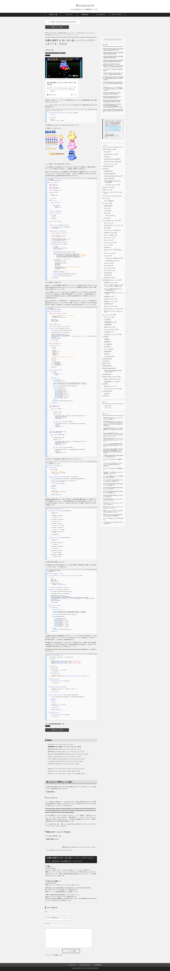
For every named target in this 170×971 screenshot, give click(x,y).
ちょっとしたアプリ (108, 314)
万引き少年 (107, 275)
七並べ (106, 213)
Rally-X (107, 247)
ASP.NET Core (106, 166)
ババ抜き (107, 210)
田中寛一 (114, 481)
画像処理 (107, 351)
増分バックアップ (109, 327)
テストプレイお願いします (109, 518)
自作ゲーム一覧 (53, 14)
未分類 (105, 395)
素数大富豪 (107, 205)
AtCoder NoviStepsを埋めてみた (113, 176)
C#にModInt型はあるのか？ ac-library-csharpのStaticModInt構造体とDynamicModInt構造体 (112, 105)
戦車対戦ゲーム (108, 296)
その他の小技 (108, 356)
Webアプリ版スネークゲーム (112, 379)
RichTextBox (106, 358)
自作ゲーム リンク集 (57, 27)
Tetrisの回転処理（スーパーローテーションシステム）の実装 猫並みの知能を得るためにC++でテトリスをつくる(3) (113, 423)
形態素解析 (107, 324)
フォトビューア (108, 317)
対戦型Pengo (108, 303)
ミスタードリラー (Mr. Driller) (112, 230)
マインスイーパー (109, 237)
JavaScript (105, 374)
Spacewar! (107, 272)
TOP (51, 32)
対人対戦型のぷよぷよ (112, 260)
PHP (104, 383)
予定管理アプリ (108, 331)
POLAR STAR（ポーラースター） (113, 225)
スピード (107, 208)
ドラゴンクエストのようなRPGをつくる (113, 522)
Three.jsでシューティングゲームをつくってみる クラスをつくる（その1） (66, 768)
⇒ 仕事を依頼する (50, 791)
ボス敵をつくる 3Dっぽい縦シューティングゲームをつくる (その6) (64, 756)
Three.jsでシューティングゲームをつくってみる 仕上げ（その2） (64, 771)
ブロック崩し (108, 265)
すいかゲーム (108, 222)
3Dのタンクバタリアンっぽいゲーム (113, 311)
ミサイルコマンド (109, 268)
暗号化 (106, 354)
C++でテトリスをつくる (112, 184)
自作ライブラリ (107, 189)
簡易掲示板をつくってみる (111, 381)
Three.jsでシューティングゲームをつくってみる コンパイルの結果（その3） (66, 773)
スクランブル (108, 263)
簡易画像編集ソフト (110, 322)
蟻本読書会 (107, 171)
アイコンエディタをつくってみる (111, 195)
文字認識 (107, 319)
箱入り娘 (107, 227)
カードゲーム (106, 203)
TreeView (105, 361)
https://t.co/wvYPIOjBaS (110, 126)
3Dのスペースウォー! (110, 298)
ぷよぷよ (107, 255)
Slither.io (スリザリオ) (110, 232)
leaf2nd (107, 496)
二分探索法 (107, 344)
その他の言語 (106, 391)
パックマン (107, 244)
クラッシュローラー (110, 242)
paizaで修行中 (108, 178)
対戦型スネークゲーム (110, 282)
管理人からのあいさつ (108, 149)
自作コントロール (107, 187)
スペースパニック (109, 253)
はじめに (107, 151)
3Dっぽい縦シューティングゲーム (52, 53)
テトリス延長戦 (108, 200)
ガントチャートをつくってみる (112, 388)
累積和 (106, 339)
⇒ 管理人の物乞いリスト (52, 839)
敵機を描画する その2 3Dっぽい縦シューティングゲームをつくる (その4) (66, 751)
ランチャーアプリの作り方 (109, 459)
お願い (106, 156)
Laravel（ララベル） (110, 386)
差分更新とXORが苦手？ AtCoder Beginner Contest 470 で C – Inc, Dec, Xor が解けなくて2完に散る (113, 65)
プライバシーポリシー (117, 14)
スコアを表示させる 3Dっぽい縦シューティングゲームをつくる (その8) (65, 761)
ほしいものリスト (101, 14)
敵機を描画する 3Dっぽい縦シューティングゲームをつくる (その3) (64, 749)
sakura (120, 429)
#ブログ (110, 127)
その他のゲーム (108, 277)
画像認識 (107, 341)
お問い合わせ (85, 14)
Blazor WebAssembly (108, 368)
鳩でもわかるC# (85, 5)
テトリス (105, 198)
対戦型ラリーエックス (110, 301)
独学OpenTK (62, 53)
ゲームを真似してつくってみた (110, 220)
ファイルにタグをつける (111, 329)
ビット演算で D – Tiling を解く (110, 69)
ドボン (106, 218)
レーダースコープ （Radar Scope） (113, 249)
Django (106, 393)
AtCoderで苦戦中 (109, 173)
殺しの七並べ (110, 215)
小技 (104, 336)
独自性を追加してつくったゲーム (111, 280)
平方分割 (107, 346)
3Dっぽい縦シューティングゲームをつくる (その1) (60, 744)
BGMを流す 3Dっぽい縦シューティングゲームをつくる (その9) (63, 763)
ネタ (104, 168)
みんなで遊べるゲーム (110, 154)
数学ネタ (105, 363)
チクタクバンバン (109, 270)
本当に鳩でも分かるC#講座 (111, 159)
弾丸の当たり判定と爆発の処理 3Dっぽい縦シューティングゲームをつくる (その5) (68, 754)
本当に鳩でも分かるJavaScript (112, 161)
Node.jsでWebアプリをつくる (110, 376)
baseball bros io (109, 456)
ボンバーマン (108, 240)
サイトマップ (69, 14)
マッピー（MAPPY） (110, 235)
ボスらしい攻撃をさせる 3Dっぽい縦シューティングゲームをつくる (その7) (66, 758)
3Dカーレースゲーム (110, 306)
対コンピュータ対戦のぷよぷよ (114, 258)
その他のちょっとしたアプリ (112, 334)
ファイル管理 (108, 349)
